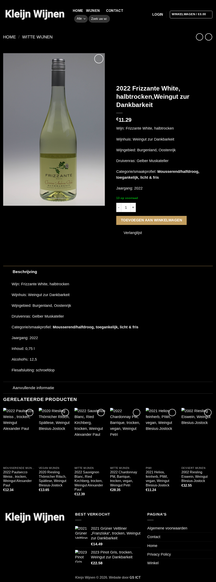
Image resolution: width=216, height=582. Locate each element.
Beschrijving (25, 271)
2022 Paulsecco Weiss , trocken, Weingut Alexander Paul (17, 478)
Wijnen (93, 10)
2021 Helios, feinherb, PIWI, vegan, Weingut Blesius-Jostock (157, 478)
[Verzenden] (105, 19)
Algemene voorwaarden (167, 528)
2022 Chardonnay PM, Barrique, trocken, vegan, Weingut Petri (123, 478)
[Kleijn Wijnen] (34, 14)
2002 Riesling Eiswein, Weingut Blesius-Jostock (194, 476)
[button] (157, 14)
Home (78, 10)
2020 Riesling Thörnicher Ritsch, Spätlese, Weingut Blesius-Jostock (52, 478)
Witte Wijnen (37, 37)
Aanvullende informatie (33, 387)
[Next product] (199, 37)
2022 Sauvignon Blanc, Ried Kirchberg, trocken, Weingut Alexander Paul (88, 480)
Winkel (153, 563)
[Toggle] (7, 271)
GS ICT (135, 577)
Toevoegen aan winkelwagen (151, 220)
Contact (114, 10)
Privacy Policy (159, 554)
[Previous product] (208, 37)
